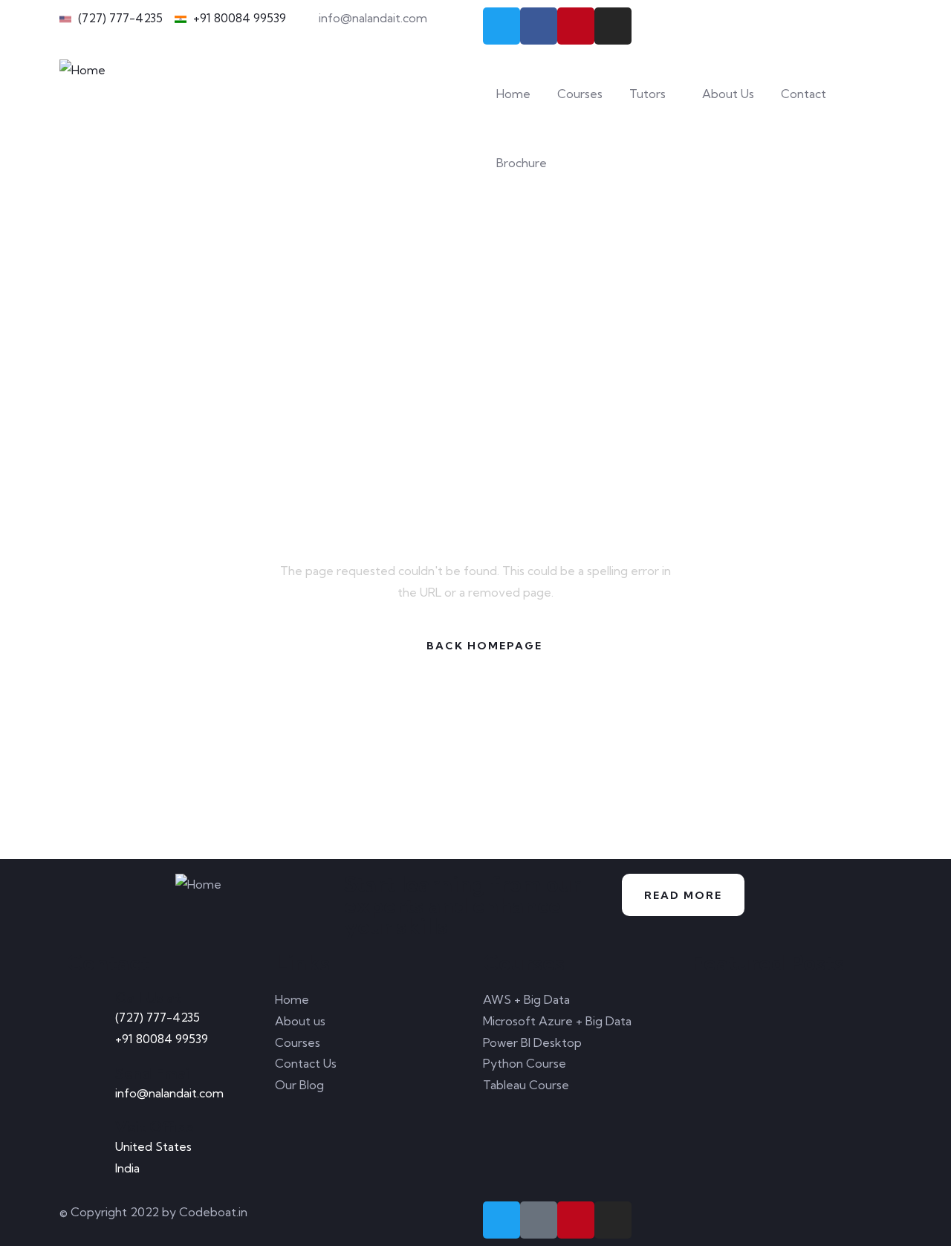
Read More (683, 895)
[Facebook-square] (538, 1220)
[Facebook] (538, 26)
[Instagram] (613, 26)
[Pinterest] (575, 26)
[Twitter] (501, 26)
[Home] (82, 70)
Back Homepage (484, 645)
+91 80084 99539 (161, 1038)
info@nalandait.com (169, 1093)
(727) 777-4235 (157, 1017)
